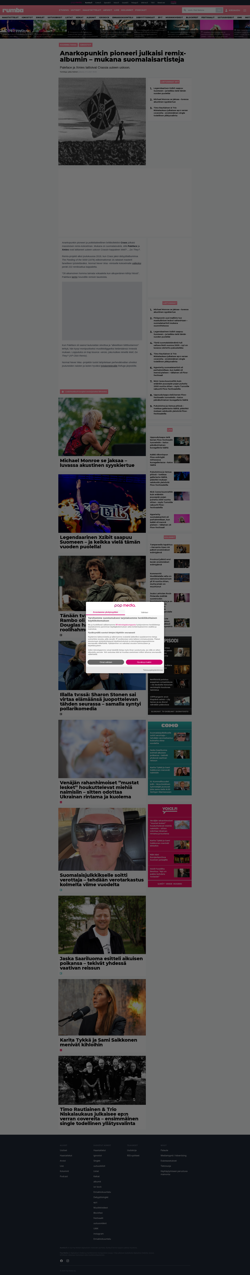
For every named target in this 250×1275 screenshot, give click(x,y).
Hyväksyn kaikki (144, 662)
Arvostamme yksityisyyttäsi (105, 612)
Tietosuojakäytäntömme (153, 670)
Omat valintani (106, 662)
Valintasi (144, 612)
